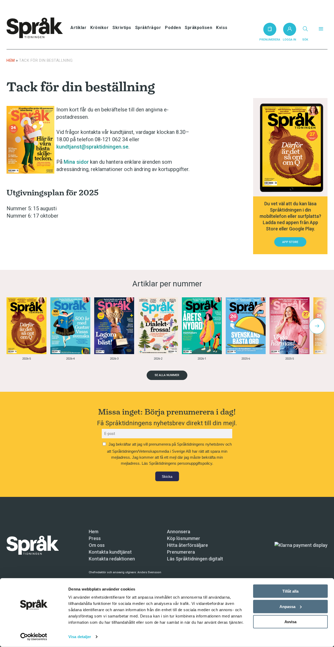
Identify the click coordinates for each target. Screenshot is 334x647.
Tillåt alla (290, 591)
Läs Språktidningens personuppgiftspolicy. (177, 463)
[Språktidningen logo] (33, 545)
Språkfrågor (148, 27)
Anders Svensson (149, 572)
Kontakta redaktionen (112, 558)
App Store (290, 242)
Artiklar (78, 27)
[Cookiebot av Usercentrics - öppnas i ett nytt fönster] (34, 637)
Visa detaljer (79, 636)
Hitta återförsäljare (187, 545)
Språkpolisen (198, 27)
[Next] (317, 326)
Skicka (167, 476)
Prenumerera (181, 552)
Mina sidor (76, 162)
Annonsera (178, 531)
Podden (173, 27)
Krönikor (99, 27)
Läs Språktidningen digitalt (195, 558)
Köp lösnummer (183, 538)
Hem (11, 60)
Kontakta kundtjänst (110, 552)
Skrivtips (121, 27)
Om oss (97, 545)
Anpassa (287, 606)
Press (95, 538)
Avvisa (290, 622)
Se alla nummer (167, 375)
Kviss (222, 27)
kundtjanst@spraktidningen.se (92, 147)
